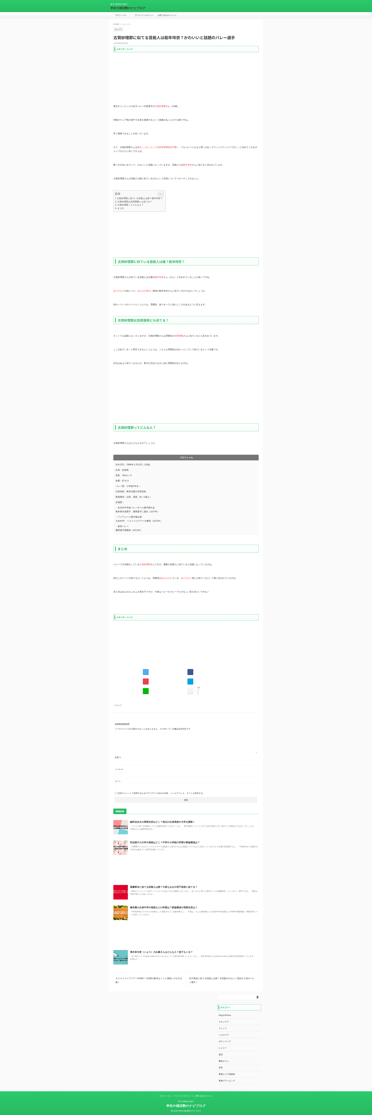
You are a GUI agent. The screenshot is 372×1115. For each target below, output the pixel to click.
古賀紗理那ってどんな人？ (130, 204)
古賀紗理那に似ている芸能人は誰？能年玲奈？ (140, 198)
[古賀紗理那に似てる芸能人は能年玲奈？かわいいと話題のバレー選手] (190, 681)
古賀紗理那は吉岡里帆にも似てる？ (134, 201)
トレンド (118, 705)
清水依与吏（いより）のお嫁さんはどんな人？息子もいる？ (161, 951)
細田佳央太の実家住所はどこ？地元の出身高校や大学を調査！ (162, 821)
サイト (118, 781)
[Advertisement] (186, 74)
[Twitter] (146, 672)
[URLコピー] (190, 691)
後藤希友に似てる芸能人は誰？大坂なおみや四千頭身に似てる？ (163, 886)
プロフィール (120, 15)
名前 (118, 757)
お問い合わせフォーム (167, 15)
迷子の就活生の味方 (186, 1101)
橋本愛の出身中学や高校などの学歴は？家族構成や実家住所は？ (163, 907)
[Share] (190, 672)
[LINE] (146, 691)
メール (119, 769)
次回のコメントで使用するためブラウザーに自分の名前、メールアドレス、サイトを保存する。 (161, 793)
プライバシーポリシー (143, 15)
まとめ (120, 208)
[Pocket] (146, 681)
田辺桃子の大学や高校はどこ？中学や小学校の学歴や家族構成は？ (165, 842)
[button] (159, 194)
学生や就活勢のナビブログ (127, 8)
